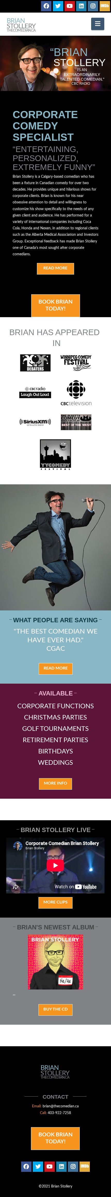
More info (55, 783)
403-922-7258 (59, 1113)
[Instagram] (93, 6)
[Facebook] (46, 6)
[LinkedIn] (81, 6)
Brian (21, 25)
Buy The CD (55, 1009)
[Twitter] (58, 6)
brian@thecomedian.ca (61, 1106)
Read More (55, 268)
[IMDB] (105, 6)
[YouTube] (70, 6)
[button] (97, 24)
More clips (55, 902)
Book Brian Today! (55, 305)
